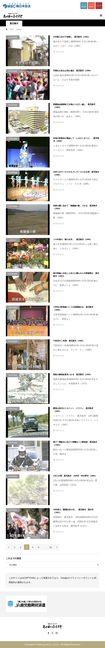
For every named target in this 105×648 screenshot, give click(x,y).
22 (51, 547)
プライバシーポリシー (81, 578)
